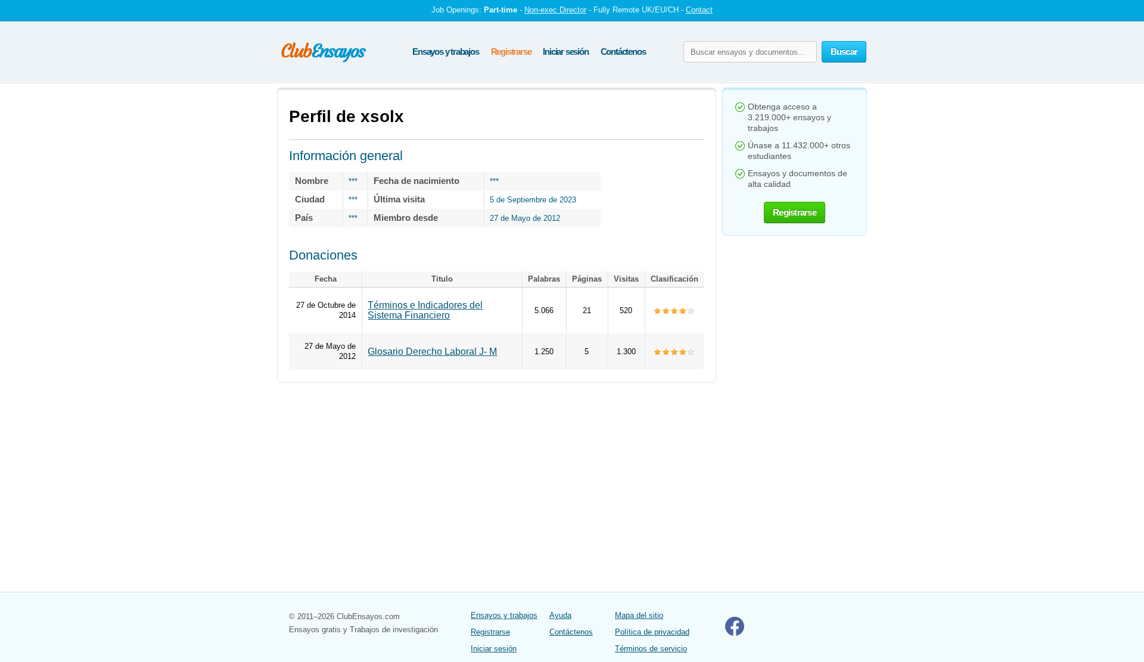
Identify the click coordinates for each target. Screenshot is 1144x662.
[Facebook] (734, 633)
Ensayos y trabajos (445, 51)
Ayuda (560, 615)
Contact (699, 9)
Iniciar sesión (565, 51)
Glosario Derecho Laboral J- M (432, 351)
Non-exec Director (555, 9)
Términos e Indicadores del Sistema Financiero (425, 310)
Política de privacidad (652, 631)
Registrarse (511, 51)
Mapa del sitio (639, 615)
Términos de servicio (651, 648)
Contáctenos (623, 51)
